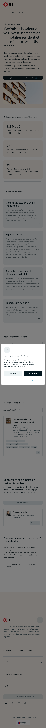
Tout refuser (13, 373)
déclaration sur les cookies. (17, 366)
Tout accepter (33, 373)
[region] (23, 364)
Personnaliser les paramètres (23, 380)
